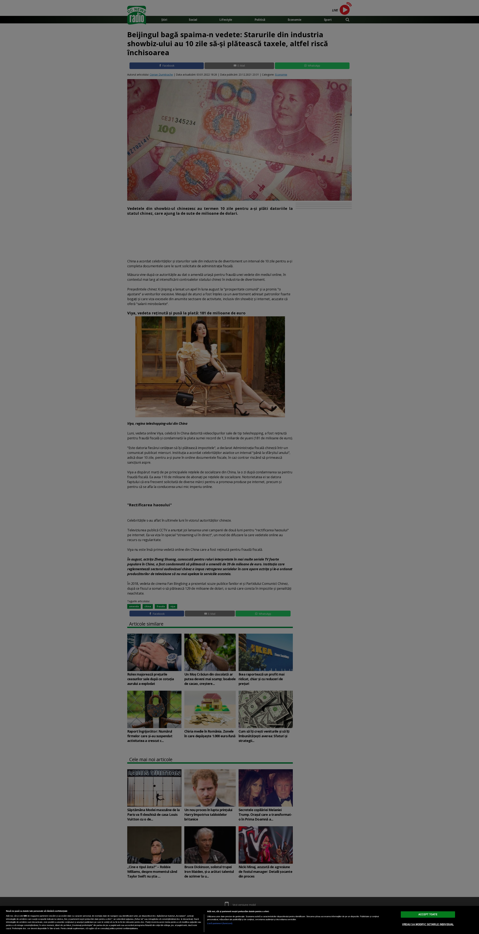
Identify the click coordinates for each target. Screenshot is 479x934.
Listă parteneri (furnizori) (219, 923)
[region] (239, 920)
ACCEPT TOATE (427, 914)
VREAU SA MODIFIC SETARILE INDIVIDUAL (428, 924)
